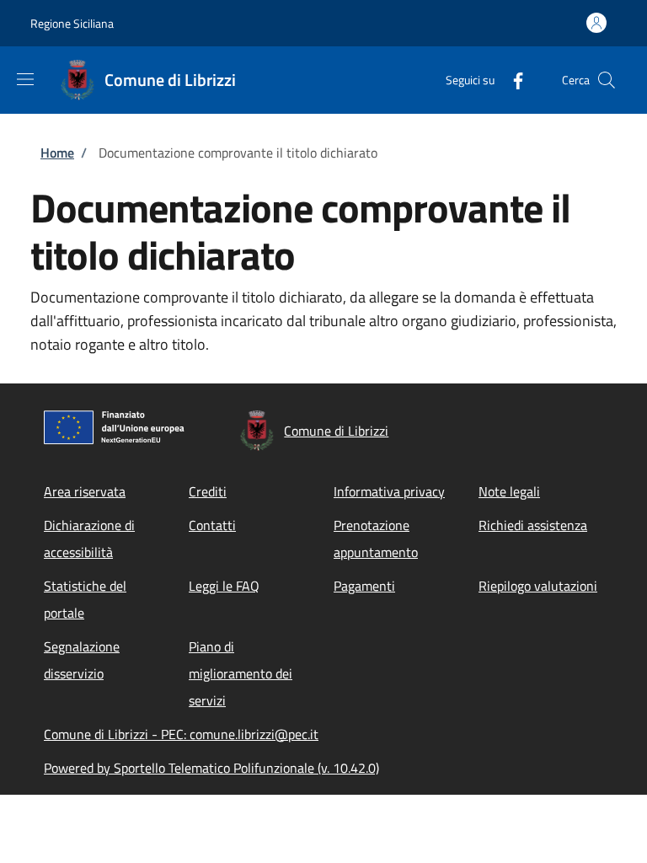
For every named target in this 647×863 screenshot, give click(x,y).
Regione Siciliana (72, 23)
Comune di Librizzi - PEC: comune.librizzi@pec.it (181, 734)
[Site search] (606, 80)
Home (57, 152)
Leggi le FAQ (224, 586)
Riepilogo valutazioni (538, 586)
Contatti (212, 525)
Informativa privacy (389, 491)
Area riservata (85, 491)
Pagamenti (364, 586)
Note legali (509, 491)
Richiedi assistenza (533, 525)
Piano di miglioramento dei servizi (240, 673)
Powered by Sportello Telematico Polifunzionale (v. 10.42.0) (211, 768)
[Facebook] (511, 79)
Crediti (208, 491)
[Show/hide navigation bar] (25, 79)
